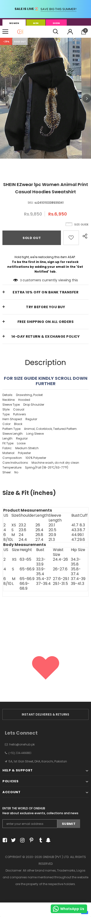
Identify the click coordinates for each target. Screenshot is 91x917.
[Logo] (20, 32)
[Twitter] (13, 840)
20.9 (52, 534)
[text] (45, 450)
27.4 (39, 539)
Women (14, 23)
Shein (56, 23)
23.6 (22, 530)
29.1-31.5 (60, 583)
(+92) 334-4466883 (19, 753)
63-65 (25, 559)
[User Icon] (70, 31)
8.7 (82, 530)
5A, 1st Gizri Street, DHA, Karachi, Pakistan (37, 761)
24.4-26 (60, 559)
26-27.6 (60, 569)
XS (13, 525)
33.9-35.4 (41, 571)
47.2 (75, 539)
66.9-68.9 (25, 586)
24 (21, 534)
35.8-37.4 (76, 571)
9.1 (82, 534)
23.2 (22, 525)
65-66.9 (27, 569)
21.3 (52, 539)
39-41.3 (77, 583)
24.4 (23, 539)
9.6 (82, 539)
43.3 (75, 530)
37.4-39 (78, 578)
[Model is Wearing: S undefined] (45, 504)
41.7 (74, 525)
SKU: (31, 203)
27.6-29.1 (61, 578)
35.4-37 (43, 578)
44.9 (75, 534)
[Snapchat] (48, 840)
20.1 (52, 525)
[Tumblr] (39, 840)
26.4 (39, 530)
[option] (45, 98)
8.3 (82, 525)
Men (35, 23)
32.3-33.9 (41, 562)
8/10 (7, 539)
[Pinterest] (30, 840)
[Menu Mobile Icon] (5, 32)
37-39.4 (43, 583)
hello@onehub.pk (21, 744)
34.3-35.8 (76, 562)
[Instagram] (21, 840)
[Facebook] (4, 840)
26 (37, 525)
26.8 (39, 534)
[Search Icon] (55, 31)
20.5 (52, 530)
